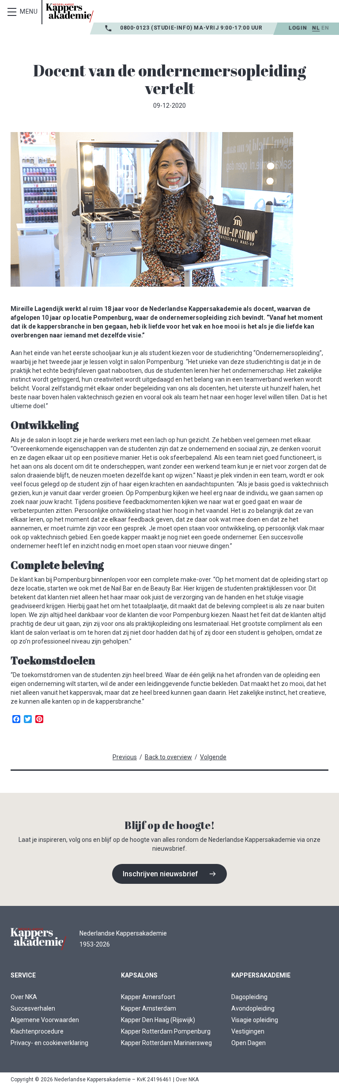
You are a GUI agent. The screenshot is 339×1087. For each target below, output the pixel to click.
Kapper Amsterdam (148, 1008)
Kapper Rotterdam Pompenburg (166, 1031)
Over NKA (24, 996)
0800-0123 (135, 28)
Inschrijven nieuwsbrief (160, 874)
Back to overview (168, 757)
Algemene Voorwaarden (45, 1019)
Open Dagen (248, 1042)
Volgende (213, 757)
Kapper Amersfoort (148, 996)
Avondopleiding (253, 1008)
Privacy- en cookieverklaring (49, 1042)
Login (298, 28)
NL (316, 28)
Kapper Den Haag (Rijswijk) (158, 1019)
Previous (125, 757)
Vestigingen (247, 1031)
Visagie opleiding (254, 1019)
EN (324, 28)
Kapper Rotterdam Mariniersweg (166, 1042)
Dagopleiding (249, 996)
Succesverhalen (33, 1008)
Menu (29, 11)
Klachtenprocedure (37, 1031)
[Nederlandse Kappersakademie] (70, 13)
